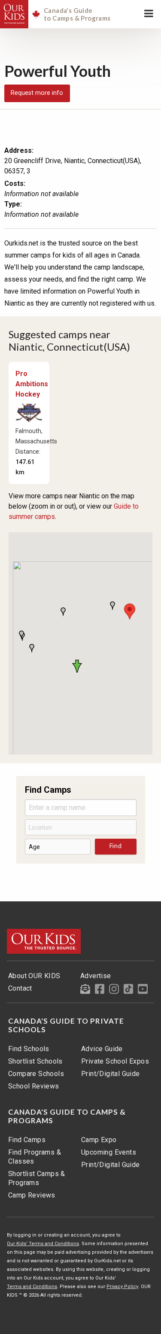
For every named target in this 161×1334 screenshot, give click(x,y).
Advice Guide (102, 1049)
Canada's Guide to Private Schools (66, 1025)
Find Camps (27, 1140)
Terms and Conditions (32, 1286)
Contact (20, 988)
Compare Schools (36, 1074)
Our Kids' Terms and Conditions (43, 1243)
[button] (78, 666)
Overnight (90, 128)
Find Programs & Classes (34, 1156)
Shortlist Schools (35, 1061)
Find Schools (28, 1049)
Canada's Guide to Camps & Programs (67, 1116)
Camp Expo (99, 1140)
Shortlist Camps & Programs (36, 1178)
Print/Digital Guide (110, 1074)
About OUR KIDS (34, 976)
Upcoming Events (108, 1152)
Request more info (37, 93)
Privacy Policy (122, 1286)
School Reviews (33, 1086)
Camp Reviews (31, 1195)
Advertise (95, 976)
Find (115, 846)
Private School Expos (115, 1061)
